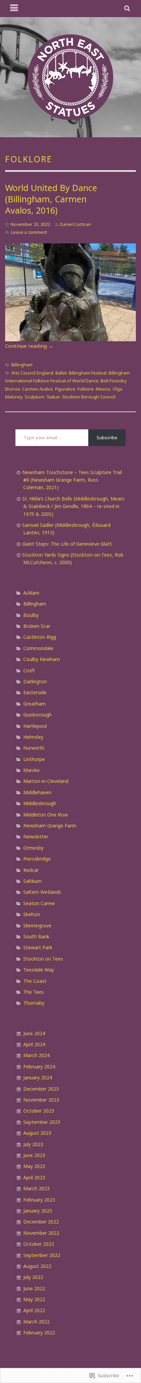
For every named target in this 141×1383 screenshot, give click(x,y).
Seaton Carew (39, 903)
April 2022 (34, 1310)
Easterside (35, 692)
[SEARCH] (127, 8)
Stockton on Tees (43, 958)
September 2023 (41, 1122)
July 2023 (33, 1144)
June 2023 (34, 1155)
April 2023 (34, 1177)
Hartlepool (35, 726)
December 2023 (41, 1089)
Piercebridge (37, 858)
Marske (31, 770)
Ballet (61, 373)
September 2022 (41, 1255)
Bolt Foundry (113, 381)
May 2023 (34, 1166)
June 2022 (34, 1288)
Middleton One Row (45, 814)
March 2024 (36, 1055)
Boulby (31, 615)
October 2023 (38, 1110)
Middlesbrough (39, 803)
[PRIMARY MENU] (14, 8)
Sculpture (34, 397)
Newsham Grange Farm (49, 825)
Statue (53, 397)
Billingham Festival (87, 373)
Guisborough (37, 714)
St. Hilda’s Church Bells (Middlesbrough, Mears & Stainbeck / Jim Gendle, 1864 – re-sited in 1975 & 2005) (73, 506)
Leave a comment (29, 232)
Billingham (22, 364)
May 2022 (34, 1299)
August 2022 (37, 1266)
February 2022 (39, 1332)
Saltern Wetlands (42, 892)
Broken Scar (36, 626)
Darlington (35, 681)
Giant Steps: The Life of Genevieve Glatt (67, 544)
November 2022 (41, 1233)
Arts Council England (32, 373)
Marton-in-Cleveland (45, 781)
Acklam (31, 592)
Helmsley (33, 737)
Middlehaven (37, 792)
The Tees (33, 992)
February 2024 (39, 1066)
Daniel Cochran (75, 224)
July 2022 (33, 1277)
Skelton (31, 914)
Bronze (12, 389)
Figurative (65, 389)
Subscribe (107, 437)
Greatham (34, 703)
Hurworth (33, 748)
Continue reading (29, 345)
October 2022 (38, 1244)
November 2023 (41, 1099)
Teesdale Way (38, 969)
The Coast (35, 981)
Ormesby (33, 848)
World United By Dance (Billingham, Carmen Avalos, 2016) (51, 199)
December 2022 (41, 1221)
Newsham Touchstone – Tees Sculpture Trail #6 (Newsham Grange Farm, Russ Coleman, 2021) (72, 480)
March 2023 (36, 1188)
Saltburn (32, 881)
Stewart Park (37, 947)
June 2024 (34, 1033)
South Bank (36, 936)
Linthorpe (34, 759)
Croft (29, 670)
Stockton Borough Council (88, 397)
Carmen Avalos (37, 389)
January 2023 (37, 1210)
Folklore (85, 389)
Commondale (38, 648)
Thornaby (33, 1003)
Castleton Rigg (39, 637)
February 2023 (39, 1199)
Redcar (31, 870)
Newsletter (35, 836)
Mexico (103, 389)
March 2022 (36, 1321)
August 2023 (37, 1133)
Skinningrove (37, 925)
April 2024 (34, 1044)
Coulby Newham (41, 659)
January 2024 (37, 1077)
